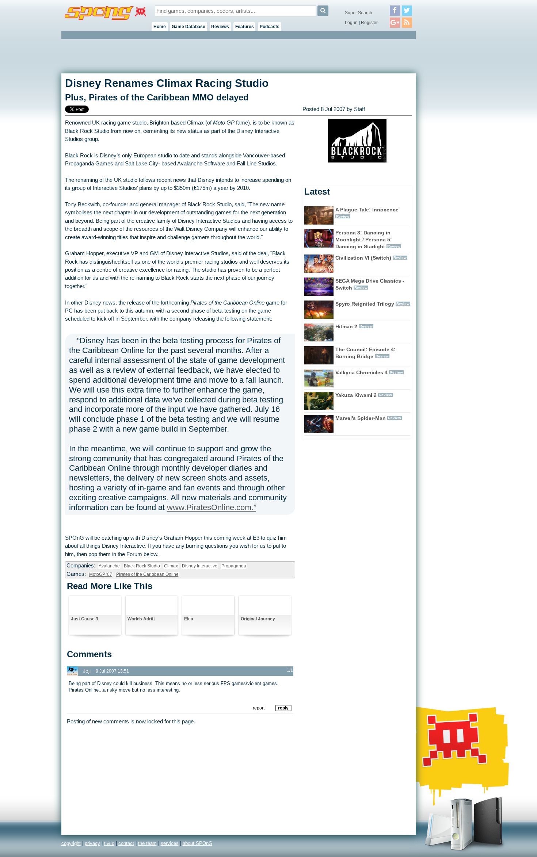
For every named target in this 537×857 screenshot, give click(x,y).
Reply (283, 708)
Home (159, 26)
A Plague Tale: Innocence (367, 210)
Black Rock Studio (142, 566)
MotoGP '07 (100, 574)
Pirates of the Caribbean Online (147, 574)
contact (126, 843)
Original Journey (258, 618)
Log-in (351, 22)
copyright (71, 843)
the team (147, 843)
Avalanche (109, 566)
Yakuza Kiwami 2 (356, 395)
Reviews (220, 26)
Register (369, 22)
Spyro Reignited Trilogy (364, 304)
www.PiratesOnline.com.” (211, 507)
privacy (92, 843)
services (170, 843)
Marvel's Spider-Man (360, 418)
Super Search (358, 12)
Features (244, 26)
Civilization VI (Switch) (363, 258)
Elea (188, 618)
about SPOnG (197, 843)
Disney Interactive (199, 566)
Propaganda (233, 566)
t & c (109, 843)
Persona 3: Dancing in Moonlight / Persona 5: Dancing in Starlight (363, 239)
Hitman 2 (346, 326)
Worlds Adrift (141, 618)
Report (258, 708)
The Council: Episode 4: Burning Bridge (365, 353)
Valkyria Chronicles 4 (361, 372)
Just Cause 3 (84, 618)
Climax (171, 566)
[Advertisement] (448, 149)
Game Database (188, 26)
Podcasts (269, 26)
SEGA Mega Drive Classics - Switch (369, 284)
